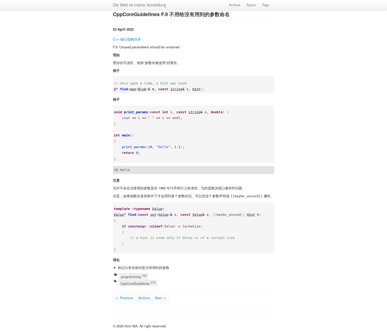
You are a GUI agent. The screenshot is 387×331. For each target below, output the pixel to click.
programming (134, 276)
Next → (160, 297)
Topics (251, 4)
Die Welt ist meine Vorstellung (139, 5)
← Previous (124, 297)
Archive (234, 4)
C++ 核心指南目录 (127, 39)
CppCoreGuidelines (138, 283)
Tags (265, 4)
